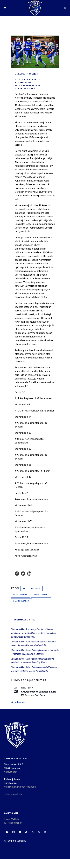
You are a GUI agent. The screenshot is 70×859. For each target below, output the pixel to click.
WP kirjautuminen (13, 823)
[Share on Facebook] (17, 573)
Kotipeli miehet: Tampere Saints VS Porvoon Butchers (38, 693)
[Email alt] (45, 832)
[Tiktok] (26, 832)
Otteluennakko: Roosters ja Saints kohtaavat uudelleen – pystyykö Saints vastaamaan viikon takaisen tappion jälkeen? (33, 633)
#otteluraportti (31, 588)
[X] (32, 832)
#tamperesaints (21, 601)
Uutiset (35, 74)
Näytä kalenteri (18, 702)
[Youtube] (20, 832)
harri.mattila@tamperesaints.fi (20, 786)
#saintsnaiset (41, 595)
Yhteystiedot (10, 772)
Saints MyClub (11, 819)
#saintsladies (20, 595)
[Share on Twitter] (23, 573)
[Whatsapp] (39, 832)
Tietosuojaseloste (13, 794)
